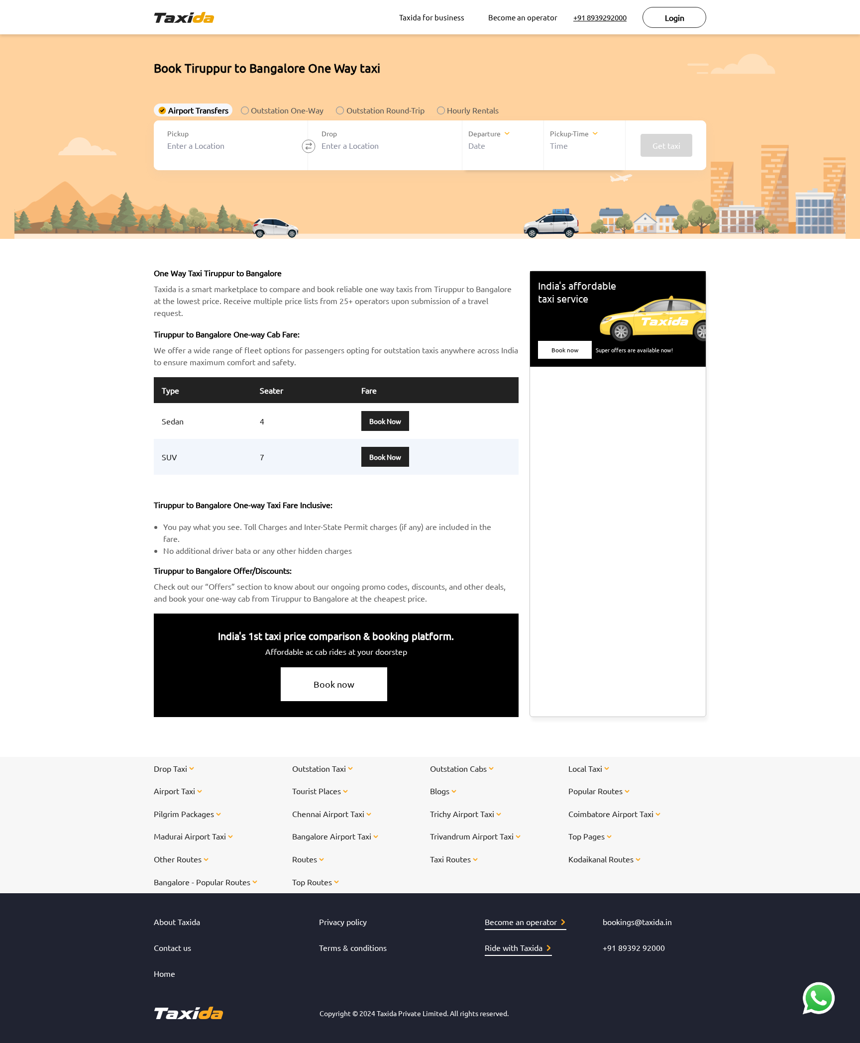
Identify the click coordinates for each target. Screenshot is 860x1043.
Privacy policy (343, 922)
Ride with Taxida (513, 947)
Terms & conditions (353, 947)
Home (164, 973)
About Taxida (177, 922)
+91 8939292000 (600, 17)
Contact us (172, 947)
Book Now (385, 421)
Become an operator (522, 17)
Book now (334, 684)
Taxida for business (431, 17)
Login (674, 17)
